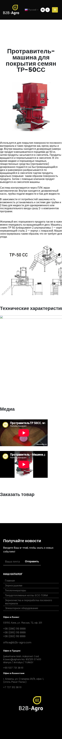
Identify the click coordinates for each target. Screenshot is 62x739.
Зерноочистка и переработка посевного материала (28, 601)
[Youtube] (43, 10)
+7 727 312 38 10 (12, 687)
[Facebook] (47, 10)
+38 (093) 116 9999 (14, 636)
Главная (10, 580)
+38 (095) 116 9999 (14, 632)
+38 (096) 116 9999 (14, 629)
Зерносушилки (13, 585)
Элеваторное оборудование (21, 608)
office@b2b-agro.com (17, 642)
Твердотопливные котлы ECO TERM (26, 595)
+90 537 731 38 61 (13, 667)
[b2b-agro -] (11, 10)
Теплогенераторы (15, 590)
